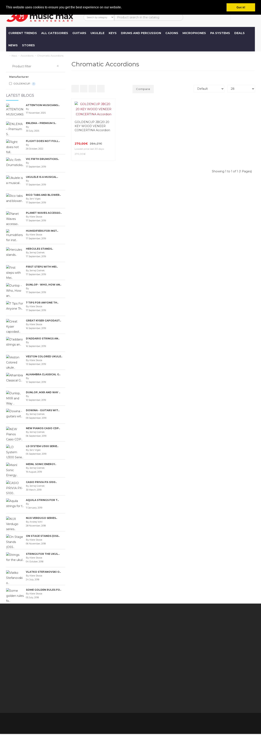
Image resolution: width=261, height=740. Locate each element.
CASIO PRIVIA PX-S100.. (41, 482)
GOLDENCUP (23, 83)
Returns (132, 637)
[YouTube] (242, 721)
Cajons (171, 33)
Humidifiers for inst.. (42, 230)
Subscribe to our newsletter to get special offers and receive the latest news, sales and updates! (222, 632)
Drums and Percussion (141, 33)
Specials (167, 637)
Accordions (27, 55)
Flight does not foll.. (43, 141)
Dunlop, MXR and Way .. (43, 392)
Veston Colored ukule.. (44, 356)
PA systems (220, 33)
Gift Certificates (173, 632)
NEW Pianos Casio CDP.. (43, 428)
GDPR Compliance (104, 698)
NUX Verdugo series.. (41, 518)
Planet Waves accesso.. (44, 212)
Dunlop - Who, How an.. (43, 284)
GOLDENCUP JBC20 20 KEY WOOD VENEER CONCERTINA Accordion (92, 126)
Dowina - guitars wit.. (42, 410)
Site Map (168, 647)
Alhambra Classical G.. (43, 374)
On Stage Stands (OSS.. (43, 535)
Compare (143, 89)
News (13, 45)
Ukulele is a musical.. (42, 176)
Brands (167, 627)
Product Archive (173, 653)
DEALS (239, 33)
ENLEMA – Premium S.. (41, 123)
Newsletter (170, 642)
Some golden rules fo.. (43, 589)
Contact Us (134, 627)
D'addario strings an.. (42, 338)
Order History (136, 642)
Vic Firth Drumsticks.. (42, 159)
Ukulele (97, 33)
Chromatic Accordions (50, 55)
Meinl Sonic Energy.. (41, 464)
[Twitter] (225, 721)
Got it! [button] (241, 7)
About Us (21, 693)
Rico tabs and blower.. (43, 194)
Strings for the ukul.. (43, 553)
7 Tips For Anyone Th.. (42, 302)
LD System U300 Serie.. (42, 446)
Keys (113, 33)
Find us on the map (105, 627)
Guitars (79, 33)
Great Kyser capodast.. (43, 320)
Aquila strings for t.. (42, 500)
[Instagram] (251, 721)
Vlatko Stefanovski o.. (43, 571)
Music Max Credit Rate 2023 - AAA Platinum (103, 663)
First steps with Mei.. (42, 266)
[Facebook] (217, 721)
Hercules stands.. (39, 248)
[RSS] (234, 721)
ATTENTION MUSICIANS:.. (43, 105)
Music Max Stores (103, 673)
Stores (28, 45)
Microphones (194, 33)
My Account (135, 632)
